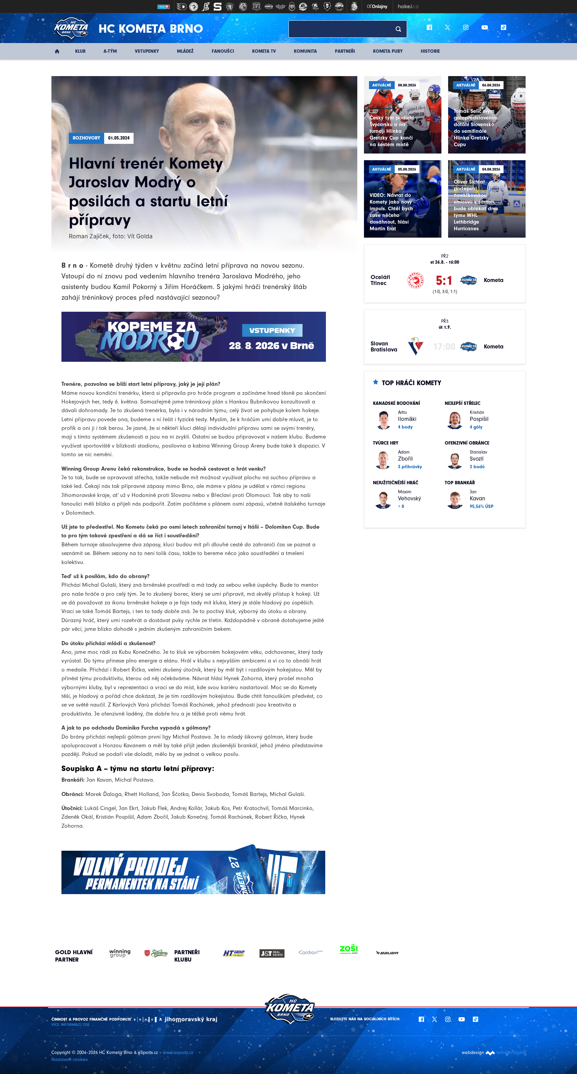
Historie (430, 51)
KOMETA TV (264, 51)
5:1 (444, 280)
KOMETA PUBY (388, 51)
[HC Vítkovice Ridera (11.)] (303, 6)
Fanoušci (223, 51)
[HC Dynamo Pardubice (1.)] (182, 6)
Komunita (305, 51)
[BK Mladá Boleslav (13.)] (327, 6)
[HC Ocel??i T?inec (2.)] (194, 6)
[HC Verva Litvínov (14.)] (339, 6)
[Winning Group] (113, 953)
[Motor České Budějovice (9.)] (280, 6)
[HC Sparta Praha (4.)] (218, 6)
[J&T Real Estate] (271, 953)
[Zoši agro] (348, 949)
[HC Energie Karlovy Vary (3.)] (206, 6)
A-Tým (110, 51)
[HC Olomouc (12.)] (315, 6)
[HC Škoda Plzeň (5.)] (230, 6)
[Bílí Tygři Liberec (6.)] (243, 6)
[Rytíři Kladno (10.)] (291, 6)
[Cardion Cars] (310, 953)
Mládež (185, 51)
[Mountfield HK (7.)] (256, 6)
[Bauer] (387, 953)
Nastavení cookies (69, 1059)
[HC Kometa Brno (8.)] (268, 6)
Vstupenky (147, 51)
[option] (233, 953)
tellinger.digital (511, 1052)
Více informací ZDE (70, 1024)
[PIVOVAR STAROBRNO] (149, 953)
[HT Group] (233, 953)
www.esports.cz (178, 1052)
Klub (80, 51)
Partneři (345, 51)
